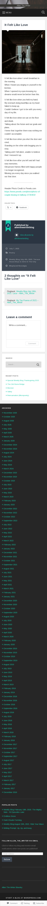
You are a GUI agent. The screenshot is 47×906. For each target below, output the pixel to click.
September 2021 (10, 564)
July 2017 (7, 764)
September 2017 (10, 756)
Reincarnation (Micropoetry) (18, 395)
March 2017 (8, 780)
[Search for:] (23, 364)
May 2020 (8, 628)
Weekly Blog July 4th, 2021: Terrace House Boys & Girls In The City (24, 260)
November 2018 (10, 700)
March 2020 (8, 636)
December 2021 (10, 552)
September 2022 (10, 520)
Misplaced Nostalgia (18, 266)
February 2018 (10, 736)
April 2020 (8, 632)
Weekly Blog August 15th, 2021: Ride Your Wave (24, 824)
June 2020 (8, 624)
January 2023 (9, 505)
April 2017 (8, 776)
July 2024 (7, 457)
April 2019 (8, 680)
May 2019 (8, 676)
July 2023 (7, 485)
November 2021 (10, 556)
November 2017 (10, 748)
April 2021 (8, 584)
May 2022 (8, 533)
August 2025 (9, 421)
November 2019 (10, 652)
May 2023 (8, 493)
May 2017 (8, 772)
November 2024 (10, 449)
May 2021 (8, 580)
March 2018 (8, 732)
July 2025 (7, 425)
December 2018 (10, 696)
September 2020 (10, 612)
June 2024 (8, 461)
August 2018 (9, 712)
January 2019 (9, 692)
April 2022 (8, 536)
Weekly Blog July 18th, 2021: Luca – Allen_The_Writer (21, 292)
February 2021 (10, 592)
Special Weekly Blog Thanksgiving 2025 (23, 380)
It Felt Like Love (16, 25)
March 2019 (8, 684)
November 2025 (10, 413)
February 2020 (10, 640)
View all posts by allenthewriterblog (23, 236)
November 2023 (10, 477)
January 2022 (9, 549)
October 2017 (9, 752)
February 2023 (10, 500)
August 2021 (9, 569)
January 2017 (9, 788)
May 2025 (8, 429)
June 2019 (8, 672)
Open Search (43, 12)
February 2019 (10, 688)
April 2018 (8, 728)
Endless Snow (10, 816)
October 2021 (9, 560)
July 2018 (7, 716)
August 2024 (9, 453)
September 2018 (10, 708)
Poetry (12, 253)
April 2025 (8, 433)
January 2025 (9, 441)
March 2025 (8, 437)
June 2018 (8, 720)
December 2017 (10, 744)
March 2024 (8, 469)
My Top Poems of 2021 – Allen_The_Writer (23, 301)
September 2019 (10, 660)
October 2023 (9, 481)
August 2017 (9, 760)
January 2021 (9, 596)
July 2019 (7, 668)
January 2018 (9, 740)
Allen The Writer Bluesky (12, 887)
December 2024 (10, 445)
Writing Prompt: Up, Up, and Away (18, 828)
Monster (10, 388)
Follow (7, 859)
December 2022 (10, 509)
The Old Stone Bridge (15, 384)
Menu (9, 13)
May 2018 (8, 724)
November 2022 (10, 513)
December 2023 (10, 473)
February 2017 (10, 784)
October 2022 (9, 517)
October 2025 (9, 417)
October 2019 (9, 656)
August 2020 (9, 616)
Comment (32, 343)
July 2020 (7, 620)
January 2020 (9, 644)
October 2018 (9, 704)
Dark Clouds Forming (13, 820)
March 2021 (8, 588)
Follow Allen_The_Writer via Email (20, 841)
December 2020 (10, 600)
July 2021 (7, 572)
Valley (9, 392)
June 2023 (8, 489)
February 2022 (10, 544)
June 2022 (8, 529)
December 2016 (10, 792)
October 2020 (9, 608)
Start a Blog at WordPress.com (23, 898)
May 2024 (8, 465)
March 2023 (8, 497)
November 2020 (10, 604)
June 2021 (8, 576)
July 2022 (7, 525)
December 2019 (10, 648)
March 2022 (8, 540)
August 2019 (9, 664)
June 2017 (8, 768)
